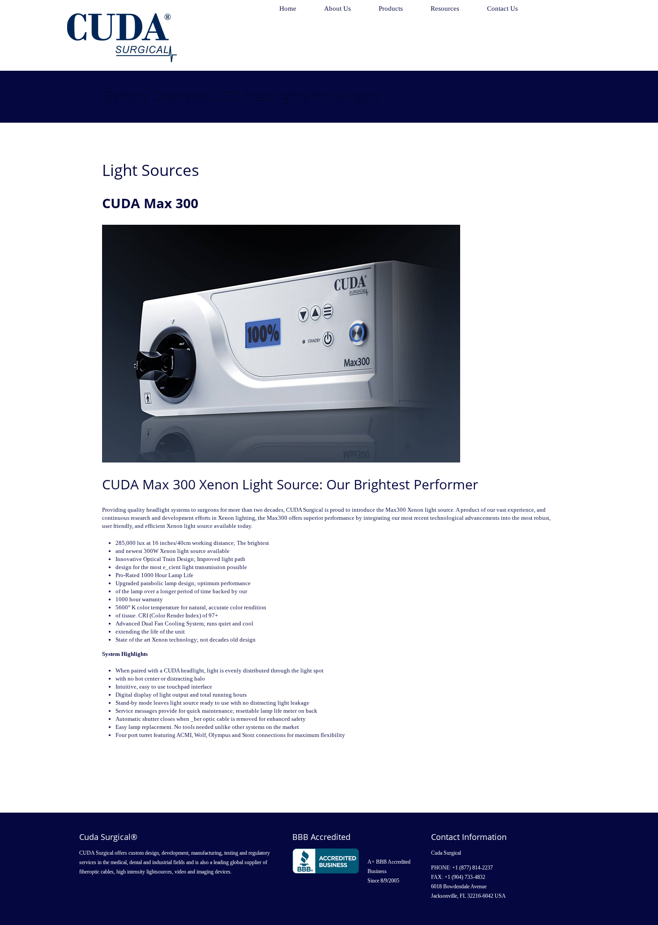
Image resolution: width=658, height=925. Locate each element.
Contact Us (502, 8)
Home (287, 8)
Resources (445, 8)
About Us (337, 8)
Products (391, 8)
